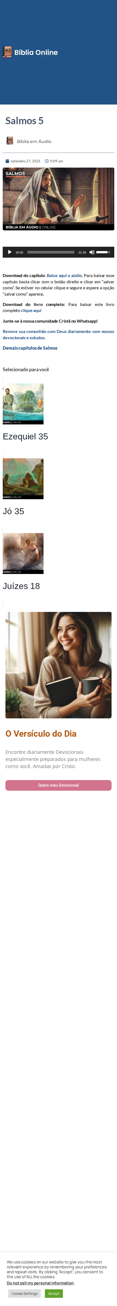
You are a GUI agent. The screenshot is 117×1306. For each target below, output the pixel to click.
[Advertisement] (58, 1043)
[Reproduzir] (10, 252)
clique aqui (31, 310)
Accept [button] (54, 1293)
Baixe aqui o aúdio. (65, 275)
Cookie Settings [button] (24, 1293)
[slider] (51, 252)
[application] (58, 252)
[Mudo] (92, 252)
